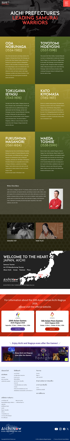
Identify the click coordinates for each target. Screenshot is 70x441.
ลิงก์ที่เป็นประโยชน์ (5, 406)
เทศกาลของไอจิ (39, 377)
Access (15, 270)
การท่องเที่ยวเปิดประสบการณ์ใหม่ (20, 384)
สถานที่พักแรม (40, 393)
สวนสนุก (15, 386)
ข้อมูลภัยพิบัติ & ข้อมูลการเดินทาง (7, 402)
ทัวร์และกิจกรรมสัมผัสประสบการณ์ (20, 388)
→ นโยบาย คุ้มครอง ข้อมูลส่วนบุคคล (43, 439)
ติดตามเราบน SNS (19, 400)
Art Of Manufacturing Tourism (13, 267)
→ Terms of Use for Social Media (61, 439)
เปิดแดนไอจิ (5, 370)
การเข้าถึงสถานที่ (4, 400)
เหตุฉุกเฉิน (3, 404)
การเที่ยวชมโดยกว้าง (20, 402)
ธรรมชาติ (16, 383)
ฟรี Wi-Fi (3, 411)
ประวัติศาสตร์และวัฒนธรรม (19, 375)
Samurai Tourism (9, 264)
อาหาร (37, 387)
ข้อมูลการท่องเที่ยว (5, 410)
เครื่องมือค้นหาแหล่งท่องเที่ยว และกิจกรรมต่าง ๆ (23, 390)
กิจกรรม (38, 370)
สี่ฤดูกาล (38, 375)
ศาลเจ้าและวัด (16, 377)
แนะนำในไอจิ (16, 373)
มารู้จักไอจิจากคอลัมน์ (5, 381)
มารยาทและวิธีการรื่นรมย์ (6, 415)
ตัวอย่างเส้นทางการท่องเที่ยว (44, 381)
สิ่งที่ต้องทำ (17, 370)
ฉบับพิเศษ (4, 374)
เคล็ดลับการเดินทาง (7, 397)
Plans (29, 270)
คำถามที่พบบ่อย (4, 417)
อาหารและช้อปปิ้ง (41, 385)
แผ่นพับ (2, 408)
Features (22, 270)
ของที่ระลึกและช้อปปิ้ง (40, 389)
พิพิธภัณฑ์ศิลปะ (17, 379)
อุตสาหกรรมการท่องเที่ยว (19, 381)
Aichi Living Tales (4, 379)
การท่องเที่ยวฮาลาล (5, 413)
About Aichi (7, 270)
